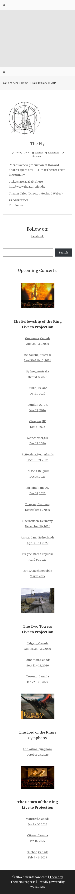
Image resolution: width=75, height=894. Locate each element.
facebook (37, 236)
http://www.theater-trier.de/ (27, 186)
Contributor (53, 152)
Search (63, 252)
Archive (38, 152)
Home (24, 82)
